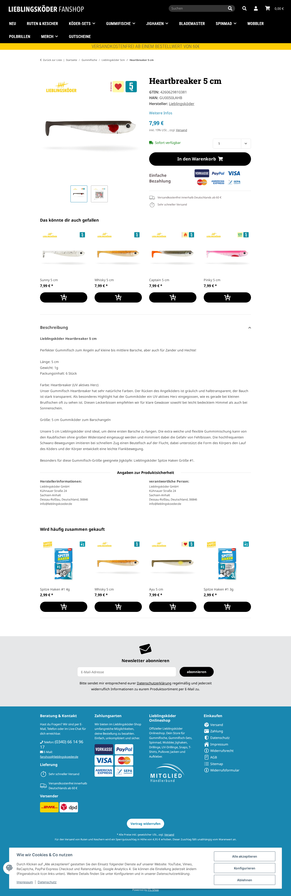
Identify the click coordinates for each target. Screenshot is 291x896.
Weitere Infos (160, 112)
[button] (255, 8)
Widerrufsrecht (221, 750)
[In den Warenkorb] (43, 73)
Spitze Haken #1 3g (218, 589)
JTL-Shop (153, 890)
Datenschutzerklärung (154, 683)
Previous (47, 269)
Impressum (25, 882)
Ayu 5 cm (156, 589)
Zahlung (216, 731)
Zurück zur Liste (52, 60)
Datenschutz (47, 882)
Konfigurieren (244, 868)
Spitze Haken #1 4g (55, 589)
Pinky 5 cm (212, 280)
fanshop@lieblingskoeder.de (59, 757)
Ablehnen (244, 880)
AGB (213, 757)
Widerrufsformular (224, 770)
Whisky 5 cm (104, 280)
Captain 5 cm (159, 280)
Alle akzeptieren (244, 856)
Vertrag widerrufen (145, 823)
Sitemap (216, 763)
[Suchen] (230, 8)
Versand (181, 130)
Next (243, 269)
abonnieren (196, 671)
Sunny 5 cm (49, 280)
